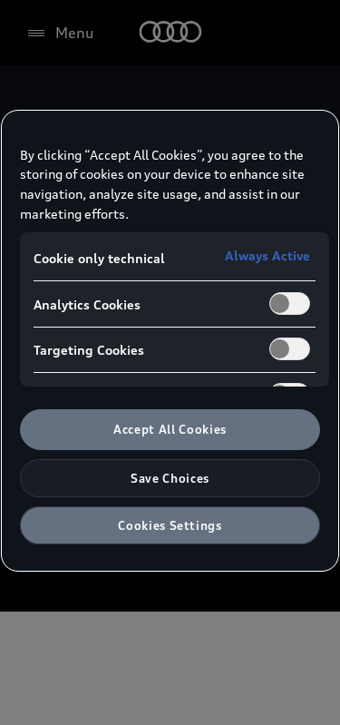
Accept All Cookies (170, 429)
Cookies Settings (169, 525)
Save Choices (170, 478)
